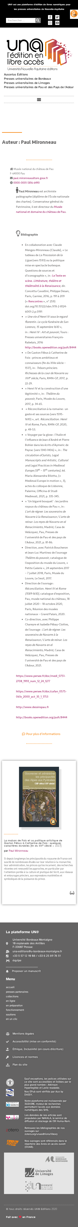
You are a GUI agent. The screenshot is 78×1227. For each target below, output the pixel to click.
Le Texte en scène (45, 281)
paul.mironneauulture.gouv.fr (30, 178)
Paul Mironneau (18, 850)
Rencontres (35, 301)
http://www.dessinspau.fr (32, 707)
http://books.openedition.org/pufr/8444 (50, 347)
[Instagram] (50, 23)
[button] (39, 99)
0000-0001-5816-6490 (26, 182)
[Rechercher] (37, 20)
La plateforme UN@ (22, 932)
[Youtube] (57, 23)
